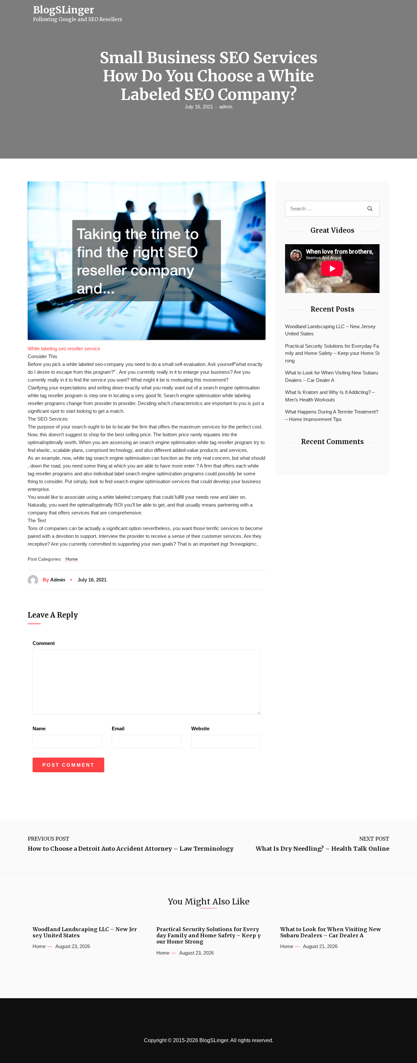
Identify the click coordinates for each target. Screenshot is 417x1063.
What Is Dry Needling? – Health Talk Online (322, 848)
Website (200, 728)
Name (39, 728)
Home (71, 559)
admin (225, 106)
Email (118, 728)
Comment (44, 643)
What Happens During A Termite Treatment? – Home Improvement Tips (331, 415)
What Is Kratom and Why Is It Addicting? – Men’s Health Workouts (330, 395)
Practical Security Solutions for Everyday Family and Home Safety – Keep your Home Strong (332, 353)
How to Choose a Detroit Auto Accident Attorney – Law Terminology (131, 848)
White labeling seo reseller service (64, 348)
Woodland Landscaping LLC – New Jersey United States (330, 330)
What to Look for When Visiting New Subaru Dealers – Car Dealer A (331, 376)
